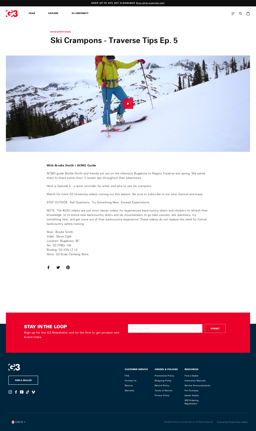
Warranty (129, 390)
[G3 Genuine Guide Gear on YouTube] (22, 392)
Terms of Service (163, 390)
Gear (32, 14)
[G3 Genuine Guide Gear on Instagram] (10, 392)
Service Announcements (197, 385)
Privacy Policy (162, 395)
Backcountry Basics (61, 32)
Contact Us (130, 380)
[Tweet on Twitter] (60, 267)
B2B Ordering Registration (192, 402)
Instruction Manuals (195, 380)
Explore (53, 14)
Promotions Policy (164, 375)
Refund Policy (162, 385)
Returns (129, 385)
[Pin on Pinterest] (69, 267)
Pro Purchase (192, 390)
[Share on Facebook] (50, 267)
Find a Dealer (192, 375)
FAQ (127, 375)
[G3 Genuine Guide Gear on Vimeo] (33, 392)
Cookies (244, 422)
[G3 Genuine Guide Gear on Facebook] (16, 392)
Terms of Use (222, 422)
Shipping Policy (163, 380)
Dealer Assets (192, 395)
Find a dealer (23, 381)
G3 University (80, 14)
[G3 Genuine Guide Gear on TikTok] (27, 392)
